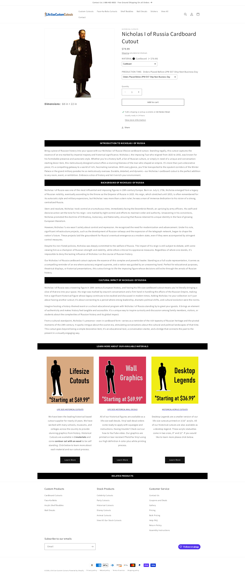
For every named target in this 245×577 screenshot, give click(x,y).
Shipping (125, 53)
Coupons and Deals (158, 500)
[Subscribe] (92, 546)
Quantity (125, 86)
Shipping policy (133, 570)
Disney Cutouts (104, 510)
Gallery (152, 505)
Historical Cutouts (105, 505)
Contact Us (154, 495)
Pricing (152, 510)
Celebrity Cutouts (105, 495)
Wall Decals (50, 510)
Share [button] (127, 127)
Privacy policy (91, 570)
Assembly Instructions (159, 530)
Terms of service (119, 570)
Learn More (70, 460)
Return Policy (155, 525)
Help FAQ (153, 520)
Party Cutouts (103, 500)
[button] (185, 14)
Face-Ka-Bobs (51, 500)
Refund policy (105, 570)
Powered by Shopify (76, 570)
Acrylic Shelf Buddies (54, 505)
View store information (135, 120)
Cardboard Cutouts (53, 495)
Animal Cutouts (104, 515)
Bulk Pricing (154, 515)
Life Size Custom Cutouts (59, 570)
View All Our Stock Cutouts (109, 520)
